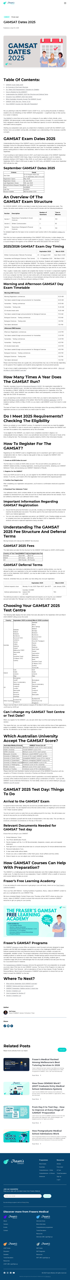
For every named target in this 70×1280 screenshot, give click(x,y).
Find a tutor (60, 1167)
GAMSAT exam (18, 388)
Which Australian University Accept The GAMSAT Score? (23, 99)
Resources (39, 1233)
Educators (6, 1251)
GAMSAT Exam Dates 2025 (14, 85)
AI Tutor (59, 1170)
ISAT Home (39, 1248)
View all (62, 1050)
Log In (58, 1179)
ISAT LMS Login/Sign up (43, 1257)
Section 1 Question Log (13, 991)
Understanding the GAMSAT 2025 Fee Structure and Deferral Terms (27, 94)
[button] (64, 3)
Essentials (42, 1167)
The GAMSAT (8, 118)
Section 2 (48, 239)
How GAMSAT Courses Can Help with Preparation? (22, 104)
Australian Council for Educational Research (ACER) (26, 386)
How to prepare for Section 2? (15, 993)
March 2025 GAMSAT (18, 400)
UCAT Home (7, 1248)
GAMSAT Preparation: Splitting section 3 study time (22, 988)
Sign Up (59, 1176)
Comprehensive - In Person (47, 1173)
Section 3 (57, 239)
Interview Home (40, 1221)
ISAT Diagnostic (40, 1251)
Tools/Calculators (61, 1173)
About (5, 1221)
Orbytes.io (48, 1276)
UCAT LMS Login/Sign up (11, 1264)
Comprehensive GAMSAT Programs (17, 965)
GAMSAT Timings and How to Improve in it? (20, 986)
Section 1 (41, 239)
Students (6, 1254)
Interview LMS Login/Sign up (44, 1236)
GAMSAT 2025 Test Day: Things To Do (18, 101)
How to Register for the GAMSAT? (16, 92)
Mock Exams (42, 1164)
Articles (59, 1164)
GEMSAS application (49, 400)
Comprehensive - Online (46, 1170)
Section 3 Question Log (13, 995)
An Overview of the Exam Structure (17, 87)
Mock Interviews (41, 1224)
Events (5, 1227)
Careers (6, 1224)
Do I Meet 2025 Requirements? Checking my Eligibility (22, 89)
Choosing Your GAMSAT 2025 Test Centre (19, 97)
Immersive (15, 947)
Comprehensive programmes (44, 1227)
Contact (6, 1230)
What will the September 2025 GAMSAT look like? (21, 983)
